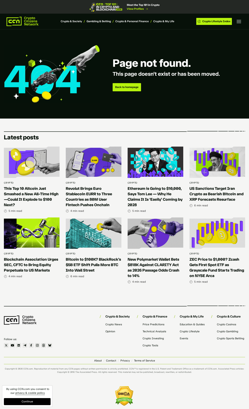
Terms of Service (144, 360)
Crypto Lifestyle (190, 331)
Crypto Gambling (227, 331)
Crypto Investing (153, 338)
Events (184, 338)
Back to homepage (127, 87)
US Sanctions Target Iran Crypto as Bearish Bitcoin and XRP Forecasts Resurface (216, 194)
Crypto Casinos (226, 324)
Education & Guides (192, 324)
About (98, 360)
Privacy (125, 360)
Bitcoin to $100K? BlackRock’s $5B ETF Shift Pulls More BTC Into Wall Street (93, 265)
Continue (27, 401)
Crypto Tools (150, 345)
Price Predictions (153, 324)
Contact (111, 360)
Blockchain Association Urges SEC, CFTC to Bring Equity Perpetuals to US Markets (31, 265)
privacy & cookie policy (30, 393)
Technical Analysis (154, 331)
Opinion (110, 331)
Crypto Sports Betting (230, 338)
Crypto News (113, 324)
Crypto (9, 182)
